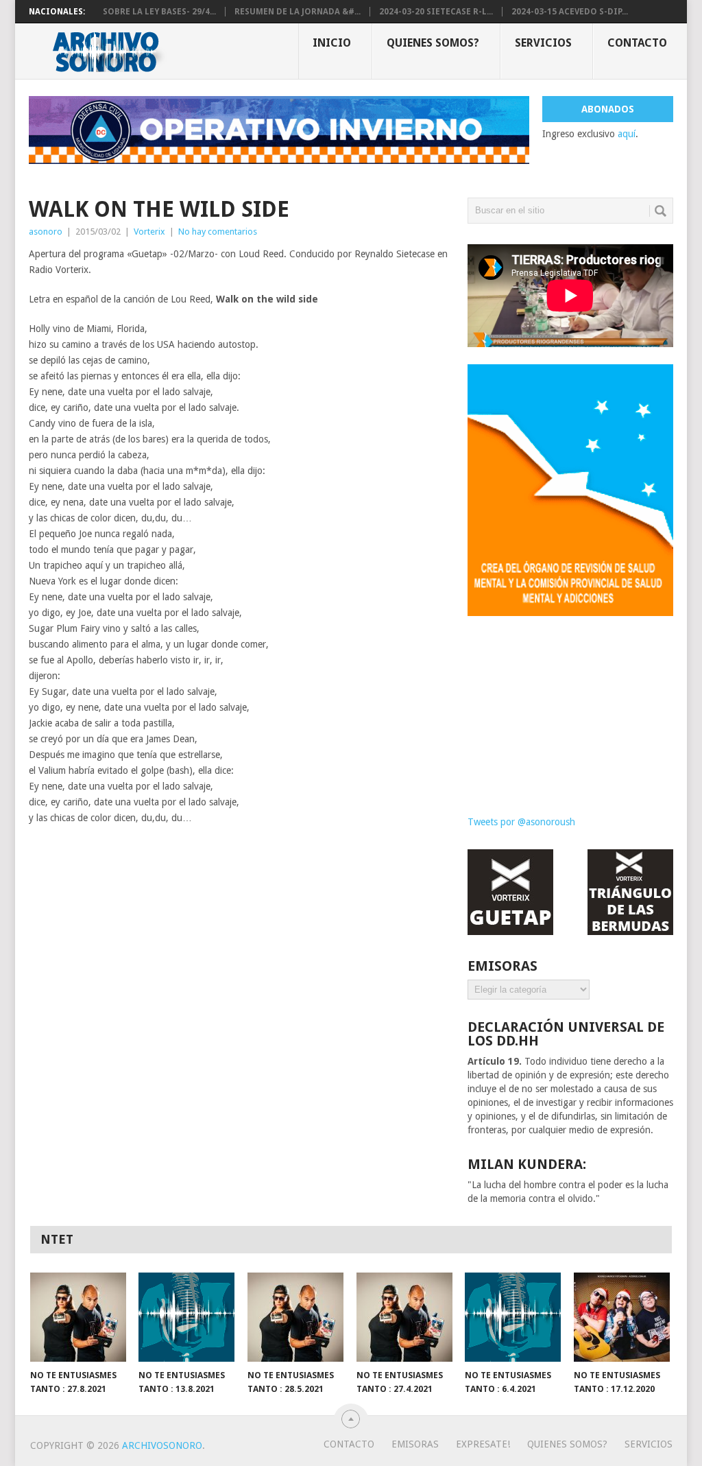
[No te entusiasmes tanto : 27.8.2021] (78, 1317)
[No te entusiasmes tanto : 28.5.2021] (295, 1317)
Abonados (607, 109)
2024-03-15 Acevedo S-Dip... (569, 11)
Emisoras (415, 1444)
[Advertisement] (570, 705)
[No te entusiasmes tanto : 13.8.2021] (186, 1317)
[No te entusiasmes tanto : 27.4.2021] (404, 1317)
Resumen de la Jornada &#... (297, 11)
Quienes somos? (433, 42)
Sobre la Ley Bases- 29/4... (159, 11)
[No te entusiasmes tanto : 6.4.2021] (513, 1317)
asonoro (45, 231)
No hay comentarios (217, 231)
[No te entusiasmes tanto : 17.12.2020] (622, 1317)
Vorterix (149, 231)
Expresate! (483, 1444)
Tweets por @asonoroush (521, 821)
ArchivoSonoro (162, 1445)
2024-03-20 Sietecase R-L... (436, 11)
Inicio (332, 42)
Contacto (637, 42)
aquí (627, 133)
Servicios (543, 42)
